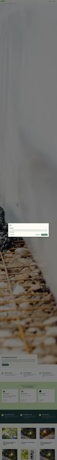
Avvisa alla (37, 234)
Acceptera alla (44, 234)
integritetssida (11, 232)
